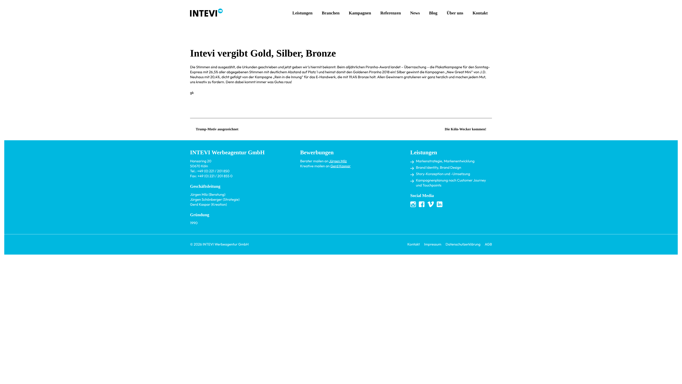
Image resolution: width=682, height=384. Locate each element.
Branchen (331, 13)
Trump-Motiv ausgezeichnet (217, 129)
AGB (488, 244)
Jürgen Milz (338, 161)
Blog (433, 13)
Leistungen (302, 13)
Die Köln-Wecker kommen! (465, 129)
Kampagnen (360, 13)
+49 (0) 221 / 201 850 (213, 171)
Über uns (455, 13)
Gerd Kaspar (340, 166)
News (415, 13)
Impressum (432, 244)
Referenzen (390, 13)
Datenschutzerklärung (463, 244)
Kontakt (480, 13)
